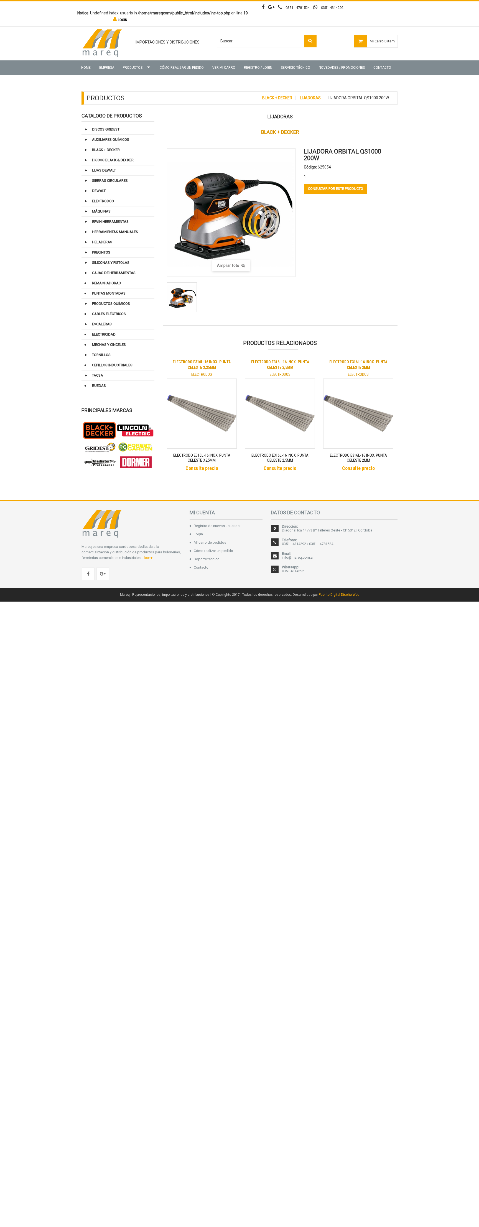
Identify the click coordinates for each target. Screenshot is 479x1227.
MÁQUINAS (101, 211)
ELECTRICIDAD (104, 334)
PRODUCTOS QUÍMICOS (111, 303)
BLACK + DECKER (277, 98)
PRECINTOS (101, 252)
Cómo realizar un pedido (182, 68)
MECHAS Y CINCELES (109, 344)
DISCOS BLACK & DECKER (113, 160)
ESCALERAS (102, 324)
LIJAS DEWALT (104, 170)
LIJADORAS (310, 98)
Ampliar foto (228, 265)
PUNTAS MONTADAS (109, 293)
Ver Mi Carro (223, 68)
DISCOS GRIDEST (105, 129)
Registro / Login (258, 68)
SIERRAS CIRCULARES (110, 180)
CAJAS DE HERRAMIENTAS (114, 273)
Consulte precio (201, 468)
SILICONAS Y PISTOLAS (110, 262)
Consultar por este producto (335, 188)
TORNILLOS (101, 355)
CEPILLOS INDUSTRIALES (112, 365)
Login (198, 534)
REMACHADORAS (106, 283)
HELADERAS (102, 242)
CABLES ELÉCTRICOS (109, 314)
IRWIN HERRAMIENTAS (110, 221)
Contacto (382, 68)
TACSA (97, 375)
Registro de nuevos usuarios (217, 526)
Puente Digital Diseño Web (339, 595)
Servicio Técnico (295, 68)
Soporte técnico (207, 559)
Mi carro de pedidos (210, 542)
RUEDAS (99, 386)
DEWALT (99, 191)
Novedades (342, 68)
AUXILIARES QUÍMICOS (110, 139)
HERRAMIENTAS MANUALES (115, 232)
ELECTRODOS (103, 201)
